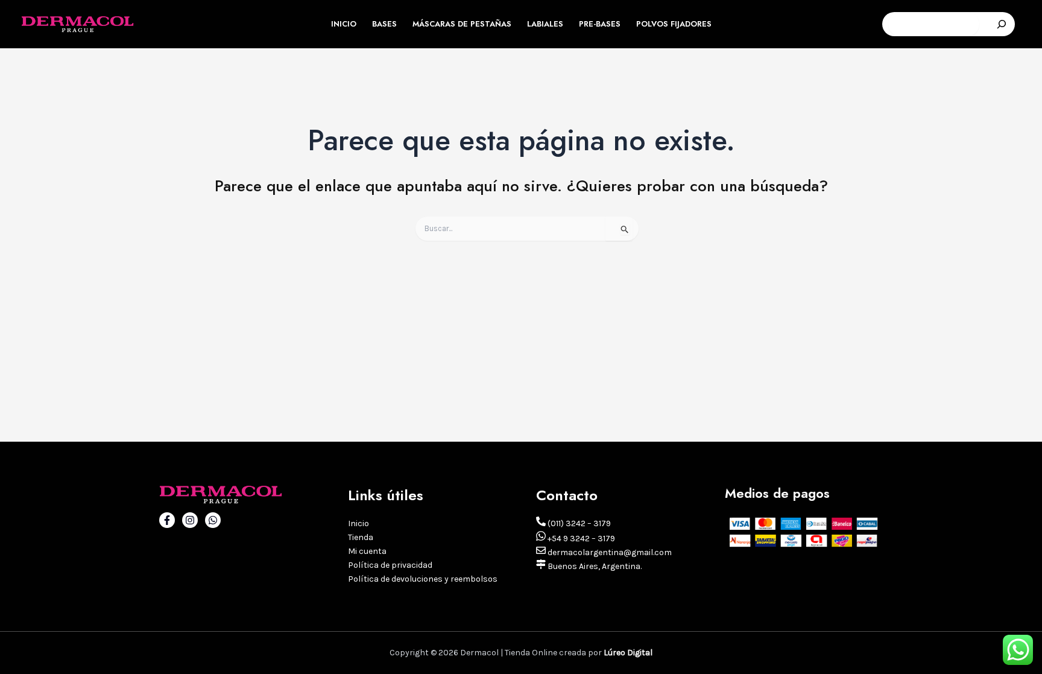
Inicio (358, 523)
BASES (384, 24)
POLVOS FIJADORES (674, 24)
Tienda (360, 537)
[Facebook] (167, 520)
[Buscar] (1001, 24)
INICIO (343, 24)
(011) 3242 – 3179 (578, 523)
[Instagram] (190, 520)
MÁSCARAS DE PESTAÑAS (461, 24)
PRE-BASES (599, 24)
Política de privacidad (390, 565)
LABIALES (545, 24)
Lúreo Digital (628, 652)
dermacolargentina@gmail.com (609, 552)
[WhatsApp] (213, 520)
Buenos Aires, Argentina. (594, 566)
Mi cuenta (367, 551)
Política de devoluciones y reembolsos (422, 579)
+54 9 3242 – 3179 (580, 538)
